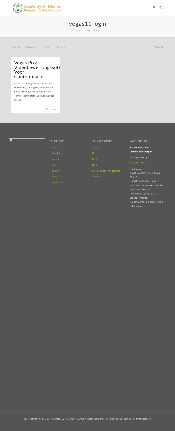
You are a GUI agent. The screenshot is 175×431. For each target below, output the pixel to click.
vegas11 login (93, 30)
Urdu (94, 153)
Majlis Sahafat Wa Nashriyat (106, 170)
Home (77, 30)
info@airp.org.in (138, 162)
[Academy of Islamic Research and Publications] (37, 7)
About (55, 147)
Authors (61, 47)
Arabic (95, 147)
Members (57, 153)
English (95, 159)
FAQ (54, 165)
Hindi (94, 165)
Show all (159, 47)
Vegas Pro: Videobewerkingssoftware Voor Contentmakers (43, 69)
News (55, 176)
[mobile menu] (142, 8)
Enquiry (56, 170)
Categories (30, 47)
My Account (58, 182)
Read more (51, 109)
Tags (46, 47)
